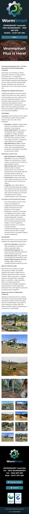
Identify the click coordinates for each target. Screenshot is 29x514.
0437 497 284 (17, 475)
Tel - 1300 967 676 (14, 473)
